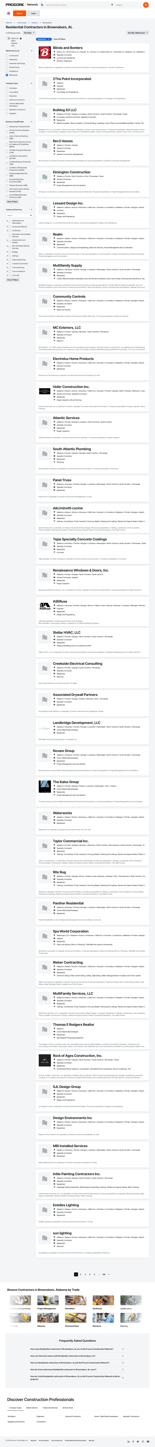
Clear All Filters (59, 39)
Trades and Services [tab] (50, 1408)
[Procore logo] (15, 5)
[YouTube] (148, 1442)
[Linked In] (129, 1442)
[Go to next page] (109, 1274)
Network (32, 5)
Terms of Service (56, 1440)
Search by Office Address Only (14, 42)
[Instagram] (143, 1442)
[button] (6, 55)
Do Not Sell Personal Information (75, 1440)
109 (103, 1274)
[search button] (146, 5)
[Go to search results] (30, 215)
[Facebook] (133, 1441)
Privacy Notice (44, 1440)
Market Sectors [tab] (32, 1408)
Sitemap (91, 1440)
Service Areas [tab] (68, 1408)
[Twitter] (138, 1442)
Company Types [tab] (15, 1408)
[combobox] (128, 5)
